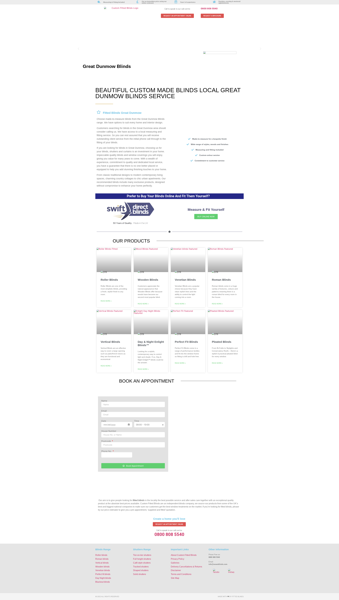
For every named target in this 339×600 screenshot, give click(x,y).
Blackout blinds (102, 582)
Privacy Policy (177, 559)
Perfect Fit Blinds (186, 341)
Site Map (175, 578)
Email (104, 411)
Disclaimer (176, 570)
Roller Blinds (109, 279)
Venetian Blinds (185, 279)
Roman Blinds (221, 279)
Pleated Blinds (221, 341)
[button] (78, 48)
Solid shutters (139, 574)
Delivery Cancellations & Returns (186, 567)
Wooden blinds (102, 567)
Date (103, 421)
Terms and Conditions (181, 574)
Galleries (175, 563)
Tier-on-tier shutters (142, 555)
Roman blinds (101, 559)
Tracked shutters (141, 567)
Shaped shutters (140, 570)
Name (104, 401)
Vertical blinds (102, 563)
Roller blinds (101, 555)
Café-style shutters (142, 563)
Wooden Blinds (148, 279)
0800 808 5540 (209, 8)
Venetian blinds (102, 570)
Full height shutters (142, 559)
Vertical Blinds (110, 341)
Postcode (106, 441)
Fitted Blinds (238, 596)
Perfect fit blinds (102, 574)
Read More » (106, 301)
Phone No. (106, 451)
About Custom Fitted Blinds (184, 555)
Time (136, 421)
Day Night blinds (103, 578)
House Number (108, 431)
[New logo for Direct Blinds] (130, 223)
